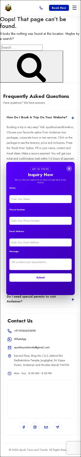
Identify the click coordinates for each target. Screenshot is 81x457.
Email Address (16, 231)
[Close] (69, 169)
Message (13, 251)
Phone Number (17, 209)
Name (12, 187)
